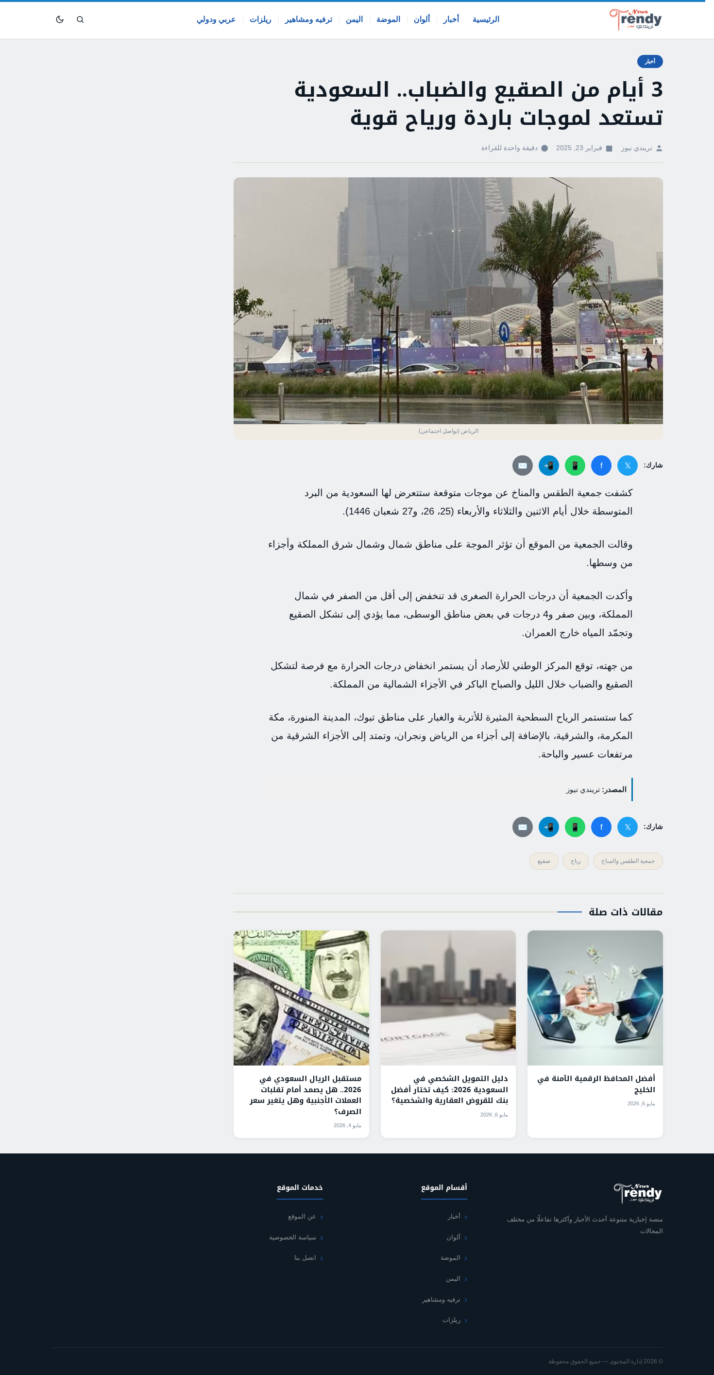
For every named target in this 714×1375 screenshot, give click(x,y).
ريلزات (261, 19)
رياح (576, 861)
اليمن (354, 19)
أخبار (451, 19)
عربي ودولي (216, 19)
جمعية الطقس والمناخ (628, 861)
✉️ (522, 466)
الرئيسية (486, 19)
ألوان (422, 19)
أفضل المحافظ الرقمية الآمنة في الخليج (596, 1084)
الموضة (388, 19)
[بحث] (80, 19)
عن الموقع (302, 1216)
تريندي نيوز (636, 148)
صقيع (544, 861)
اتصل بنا (305, 1257)
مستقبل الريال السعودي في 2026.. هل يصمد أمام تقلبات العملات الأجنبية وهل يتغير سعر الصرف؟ (305, 1095)
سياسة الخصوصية (292, 1237)
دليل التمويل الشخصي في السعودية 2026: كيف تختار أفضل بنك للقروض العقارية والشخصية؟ (449, 1089)
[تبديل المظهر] (59, 19)
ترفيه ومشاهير (308, 19)
